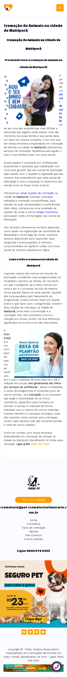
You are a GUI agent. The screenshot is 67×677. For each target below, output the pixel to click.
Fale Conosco (33, 535)
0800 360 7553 (40, 444)
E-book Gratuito (33, 539)
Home (33, 520)
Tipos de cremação (33, 527)
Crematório (33, 523)
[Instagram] (36, 632)
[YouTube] (43, 632)
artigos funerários (47, 212)
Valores (33, 531)
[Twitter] (30, 632)
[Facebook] (24, 632)
